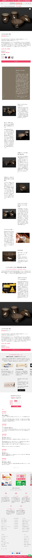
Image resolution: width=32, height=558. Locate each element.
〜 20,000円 (16, 521)
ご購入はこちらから (16, 349)
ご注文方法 (3, 539)
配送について (3, 541)
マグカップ (3, 523)
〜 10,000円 (16, 520)
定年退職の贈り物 (25, 526)
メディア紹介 (26, 536)
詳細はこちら (21, 390)
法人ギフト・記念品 (25, 529)
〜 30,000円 (16, 523)
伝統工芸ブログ (26, 541)
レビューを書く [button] (16, 406)
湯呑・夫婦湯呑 (4, 521)
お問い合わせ (26, 546)
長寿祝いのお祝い (25, 523)
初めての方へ (3, 538)
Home (2, 6)
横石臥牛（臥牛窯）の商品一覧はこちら (22, 97)
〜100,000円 (16, 526)
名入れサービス (4, 529)
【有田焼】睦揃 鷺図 (6, 328)
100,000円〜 (16, 528)
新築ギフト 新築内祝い (26, 528)
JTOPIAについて (27, 538)
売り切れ (16, 61)
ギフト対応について (4, 536)
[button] (3, 330)
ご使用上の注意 (4, 546)
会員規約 (14, 556)
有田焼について (26, 539)
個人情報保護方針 (20, 556)
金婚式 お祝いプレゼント (26, 520)
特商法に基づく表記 (8, 556)
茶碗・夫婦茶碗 (4, 520)
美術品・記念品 (4, 528)
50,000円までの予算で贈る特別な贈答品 (9, 6)
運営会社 (25, 556)
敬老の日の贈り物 (25, 531)
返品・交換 (3, 544)
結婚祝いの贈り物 (25, 521)
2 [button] (15, 467)
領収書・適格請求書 (27, 544)
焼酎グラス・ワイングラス (5, 526)
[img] (4, 411)
